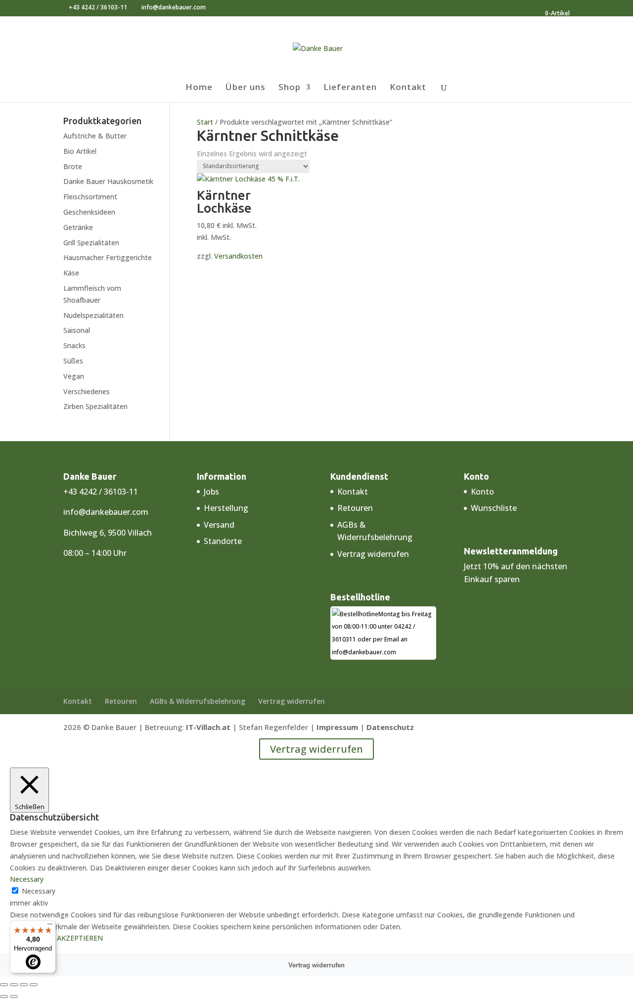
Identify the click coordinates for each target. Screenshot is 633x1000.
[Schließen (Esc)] (34, 984)
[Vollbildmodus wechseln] (14, 984)
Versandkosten (238, 256)
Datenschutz (390, 727)
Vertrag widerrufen (373, 553)
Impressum (337, 727)
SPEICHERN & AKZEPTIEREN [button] (56, 938)
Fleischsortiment (90, 196)
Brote (72, 166)
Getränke (78, 227)
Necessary (38, 891)
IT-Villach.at (208, 727)
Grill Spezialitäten (91, 242)
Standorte (223, 541)
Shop (289, 88)
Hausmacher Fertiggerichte (107, 257)
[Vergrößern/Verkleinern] (4, 984)
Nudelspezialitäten (93, 315)
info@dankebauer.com (105, 511)
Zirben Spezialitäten (95, 406)
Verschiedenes (86, 391)
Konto (482, 491)
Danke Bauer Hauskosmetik (108, 181)
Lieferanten (350, 88)
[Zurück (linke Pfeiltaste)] (4, 996)
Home (199, 88)
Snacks (74, 345)
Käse (71, 272)
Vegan (73, 376)
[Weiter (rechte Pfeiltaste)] (14, 996)
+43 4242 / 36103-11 (98, 7)
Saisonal (76, 330)
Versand (219, 524)
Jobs (211, 491)
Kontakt (408, 88)
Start (205, 122)
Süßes (73, 360)
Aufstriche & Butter (95, 135)
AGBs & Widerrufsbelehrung (197, 701)
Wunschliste (494, 507)
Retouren (355, 507)
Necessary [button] (27, 879)
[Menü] (50, 926)
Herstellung (226, 507)
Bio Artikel (79, 151)
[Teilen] (24, 984)
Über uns (246, 88)
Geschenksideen (89, 212)
